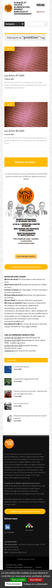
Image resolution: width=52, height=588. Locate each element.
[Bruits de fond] (11, 279)
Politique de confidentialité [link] (35, 584)
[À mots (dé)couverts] (13, 295)
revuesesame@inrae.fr (15, 321)
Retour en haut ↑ (26, 162)
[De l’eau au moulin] (13, 303)
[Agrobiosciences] (41, 12)
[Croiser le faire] (11, 290)
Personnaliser (13, 584)
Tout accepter (18, 580)
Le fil (9, 49)
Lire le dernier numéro (26, 256)
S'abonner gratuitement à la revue (26, 267)
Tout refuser (36, 580)
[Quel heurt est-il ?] (12, 284)
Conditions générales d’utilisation (19, 567)
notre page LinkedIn (29, 326)
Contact (38, 567)
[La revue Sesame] (8, 8)
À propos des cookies (14, 565)
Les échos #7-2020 (14, 75)
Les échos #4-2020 (14, 130)
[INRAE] (41, 5)
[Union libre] (9, 300)
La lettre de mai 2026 (12, 337)
